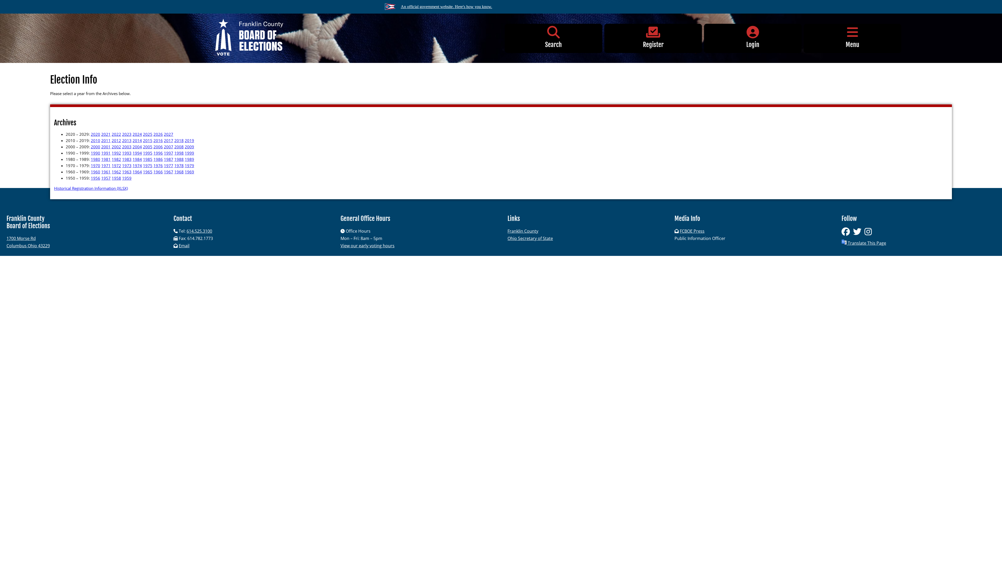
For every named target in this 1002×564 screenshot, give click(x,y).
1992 (116, 153)
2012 (116, 140)
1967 (168, 171)
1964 (137, 171)
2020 (95, 134)
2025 (147, 134)
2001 (106, 146)
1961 (106, 171)
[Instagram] (869, 233)
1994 (137, 153)
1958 (116, 178)
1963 (127, 171)
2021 (106, 134)
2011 (106, 140)
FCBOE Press (692, 231)
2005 (147, 146)
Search (553, 45)
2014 (137, 140)
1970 (95, 165)
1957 (106, 178)
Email (184, 246)
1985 (147, 159)
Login (752, 45)
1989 (189, 159)
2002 (116, 146)
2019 (189, 140)
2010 (95, 140)
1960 (95, 171)
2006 (158, 146)
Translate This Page (866, 243)
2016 (158, 140)
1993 (127, 153)
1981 (106, 159)
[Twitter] (858, 233)
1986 (158, 159)
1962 (116, 171)
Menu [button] (852, 45)
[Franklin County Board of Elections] (249, 38)
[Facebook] (847, 233)
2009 (189, 146)
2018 (179, 140)
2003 (127, 146)
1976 (158, 165)
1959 (127, 178)
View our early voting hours (368, 246)
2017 (168, 140)
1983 (127, 159)
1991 (106, 153)
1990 (95, 153)
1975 (147, 165)
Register (653, 45)
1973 (127, 165)
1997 (168, 153)
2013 (127, 140)
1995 (147, 153)
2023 (127, 134)
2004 (137, 146)
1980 (95, 159)
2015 (147, 140)
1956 (95, 178)
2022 (116, 134)
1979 (189, 165)
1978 (179, 165)
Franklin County (523, 231)
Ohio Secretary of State (530, 238)
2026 (158, 134)
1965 (147, 171)
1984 (137, 159)
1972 (116, 165)
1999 (189, 153)
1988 (179, 159)
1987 (168, 159)
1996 (158, 153)
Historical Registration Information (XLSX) (91, 188)
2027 (168, 134)
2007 (168, 146)
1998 (179, 153)
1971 (106, 165)
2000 (95, 146)
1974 (137, 165)
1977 (168, 165)
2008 (179, 146)
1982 (116, 159)
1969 (189, 171)
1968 (179, 171)
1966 (158, 171)
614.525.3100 (199, 231)
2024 (137, 134)
